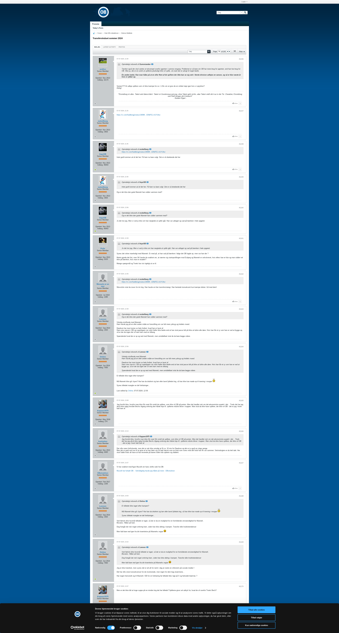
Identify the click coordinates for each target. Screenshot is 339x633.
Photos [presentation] (122, 47)
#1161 (241, 238)
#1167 (241, 463)
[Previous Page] (227, 51)
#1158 (241, 144)
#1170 (241, 586)
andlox (103, 69)
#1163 (241, 309)
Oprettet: (98, 78)
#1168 (241, 496)
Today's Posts (98, 28)
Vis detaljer (197, 628)
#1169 (241, 542)
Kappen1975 (102, 411)
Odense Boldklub (126, 33)
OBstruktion (102, 473)
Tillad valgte (256, 617)
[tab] (97, 47)
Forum (99, 33)
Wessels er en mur (103, 285)
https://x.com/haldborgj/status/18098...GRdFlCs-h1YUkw (138, 115)
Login (244, 2)
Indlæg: (100, 80)
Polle (103, 248)
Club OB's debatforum (111, 33)
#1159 (241, 177)
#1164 (241, 347)
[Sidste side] (234, 52)
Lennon (102, 319)
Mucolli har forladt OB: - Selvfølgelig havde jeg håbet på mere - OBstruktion (146, 471)
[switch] (137, 628)
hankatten (102, 441)
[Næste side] (229, 51)
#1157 (241, 111)
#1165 (241, 400)
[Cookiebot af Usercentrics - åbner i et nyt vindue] (77, 628)
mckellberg (103, 121)
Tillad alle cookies (256, 610)
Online (103, 357)
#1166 (241, 431)
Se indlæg (152, 64)
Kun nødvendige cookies (256, 625)
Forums (95, 24)
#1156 (241, 59)
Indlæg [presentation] (97, 47)
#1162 (241, 274)
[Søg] (245, 12)
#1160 (241, 208)
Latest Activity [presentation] (109, 47)
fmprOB (102, 154)
